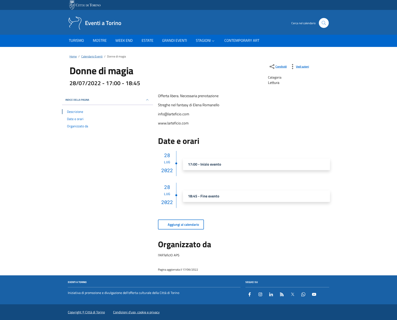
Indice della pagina (77, 100)
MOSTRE (100, 40)
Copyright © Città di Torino (86, 312)
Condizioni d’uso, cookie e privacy (136, 312)
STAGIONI (203, 40)
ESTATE (147, 40)
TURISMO (76, 40)
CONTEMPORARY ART (241, 40)
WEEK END (124, 40)
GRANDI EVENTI (174, 40)
